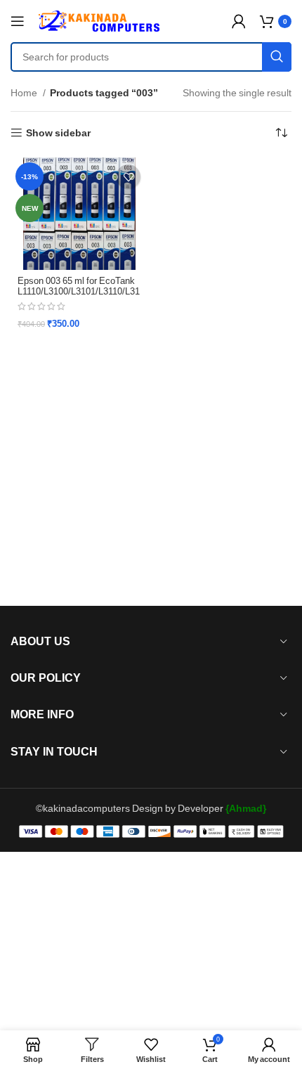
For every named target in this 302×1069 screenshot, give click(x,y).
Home (25, 92)
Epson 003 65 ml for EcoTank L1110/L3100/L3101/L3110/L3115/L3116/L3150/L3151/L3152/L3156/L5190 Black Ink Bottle (79, 296)
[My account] (239, 21)
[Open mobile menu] (18, 21)
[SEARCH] (276, 57)
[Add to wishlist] (128, 176)
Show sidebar (58, 132)
